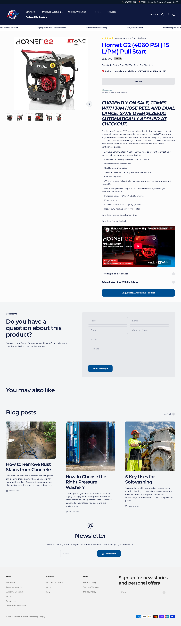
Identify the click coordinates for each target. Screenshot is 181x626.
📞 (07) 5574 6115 (129, 2)
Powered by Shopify (37, 617)
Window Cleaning (77, 12)
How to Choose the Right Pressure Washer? (86, 482)
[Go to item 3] (29, 117)
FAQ (48, 592)
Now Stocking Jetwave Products (163, 28)
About (49, 587)
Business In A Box (54, 582)
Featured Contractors (36, 17)
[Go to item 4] (39, 117)
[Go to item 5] (49, 117)
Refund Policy (89, 582)
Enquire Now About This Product (138, 293)
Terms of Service (91, 587)
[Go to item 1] (10, 117)
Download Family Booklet (114, 221)
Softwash (30, 12)
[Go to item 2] (20, 117)
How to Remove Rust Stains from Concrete (28, 467)
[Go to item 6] (59, 117)
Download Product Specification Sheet (120, 215)
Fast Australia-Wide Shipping (85, 28)
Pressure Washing (51, 12)
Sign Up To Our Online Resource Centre (40, 28)
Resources (111, 12)
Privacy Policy (89, 592)
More (96, 12)
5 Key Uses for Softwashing (140, 479)
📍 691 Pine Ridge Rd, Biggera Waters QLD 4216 (158, 2)
